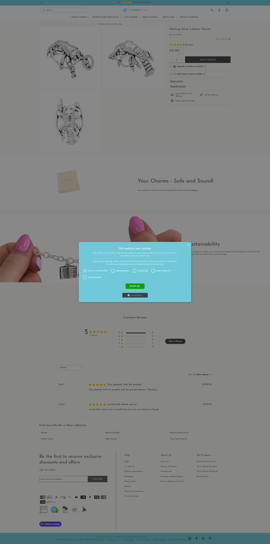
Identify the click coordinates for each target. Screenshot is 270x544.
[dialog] (135, 272)
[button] (135, 295)
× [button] (188, 245)
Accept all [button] (135, 286)
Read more (159, 264)
